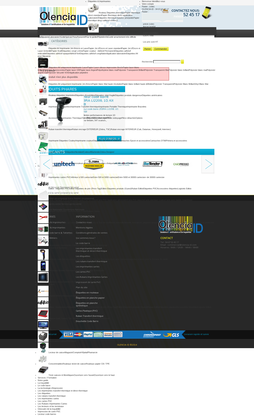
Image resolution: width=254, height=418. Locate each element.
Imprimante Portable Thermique (113, 107)
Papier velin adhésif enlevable (72, 34)
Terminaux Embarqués (94, 270)
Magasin (78, 296)
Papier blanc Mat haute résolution (107, 84)
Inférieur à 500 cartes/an (82, 177)
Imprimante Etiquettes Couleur (62, 141)
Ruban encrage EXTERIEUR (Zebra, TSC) (91, 129)
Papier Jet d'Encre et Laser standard (104, 48)
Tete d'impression (85, 245)
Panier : (148, 6)
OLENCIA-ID (63, 17)
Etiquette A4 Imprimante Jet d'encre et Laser (68, 48)
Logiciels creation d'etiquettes (62, 152)
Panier (179, 16)
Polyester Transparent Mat (156, 70)
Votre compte (148, 4)
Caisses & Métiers (46, 284)
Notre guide (43, 380)
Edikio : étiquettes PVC (59, 188)
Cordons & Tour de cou (98, 222)
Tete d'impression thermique (94, 118)
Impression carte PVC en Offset (82, 200)
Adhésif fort (75, 53)
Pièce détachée (129, 118)
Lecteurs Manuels (76, 259)
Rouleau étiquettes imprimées (62, 95)
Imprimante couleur (84, 141)
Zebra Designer (107, 152)
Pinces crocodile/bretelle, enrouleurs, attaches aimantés (134, 222)
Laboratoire (54, 37)
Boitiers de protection (204, 222)
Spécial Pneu (71, 37)
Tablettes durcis (56, 282)
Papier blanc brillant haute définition (138, 84)
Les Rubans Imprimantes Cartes (52, 404)
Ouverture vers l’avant (84, 375)
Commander (161, 48)
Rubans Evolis (79, 211)
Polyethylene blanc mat (107, 70)
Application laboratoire (116, 53)
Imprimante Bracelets (136, 107)
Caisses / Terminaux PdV (60, 330)
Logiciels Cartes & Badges (60, 234)
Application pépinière (79, 73)
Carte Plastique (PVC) (58, 200)
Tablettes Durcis (93, 282)
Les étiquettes (44, 393)
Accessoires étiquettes (167, 188)
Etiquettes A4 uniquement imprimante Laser (68, 67)
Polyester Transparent (164, 84)
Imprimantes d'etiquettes (59, 107)
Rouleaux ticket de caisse (74, 364)
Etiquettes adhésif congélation (93, 53)
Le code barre (44, 385)
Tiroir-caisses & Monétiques (61, 375)
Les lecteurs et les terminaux (51, 406)
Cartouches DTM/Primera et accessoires (168, 141)
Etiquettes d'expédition (85, 95)
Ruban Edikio (137, 188)
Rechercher (147, 62)
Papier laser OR (72, 70)
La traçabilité (43, 383)
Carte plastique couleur (154, 200)
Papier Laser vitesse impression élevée (105, 67)
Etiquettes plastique (168, 307)
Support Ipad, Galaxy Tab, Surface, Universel (69, 318)
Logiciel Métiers (55, 296)
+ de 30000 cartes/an (154, 177)
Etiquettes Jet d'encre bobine (106, 141)
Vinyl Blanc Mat (201, 84)
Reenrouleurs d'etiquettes (82, 163)
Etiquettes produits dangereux (128, 95)
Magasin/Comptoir (73, 352)
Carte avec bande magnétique (178, 200)
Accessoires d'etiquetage (60, 163)
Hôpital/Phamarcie (89, 352)
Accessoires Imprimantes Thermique (65, 118)
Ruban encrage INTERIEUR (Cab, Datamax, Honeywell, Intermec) (141, 129)
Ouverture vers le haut (104, 375)
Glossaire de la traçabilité (49, 409)
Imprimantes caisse (57, 341)
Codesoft (87, 152)
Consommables (56, 364)
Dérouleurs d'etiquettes (127, 163)
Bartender (95, 152)
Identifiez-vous (158, 1)
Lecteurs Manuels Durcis (95, 259)
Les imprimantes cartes (48, 398)
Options (139, 118)
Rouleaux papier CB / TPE (98, 364)
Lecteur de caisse (57, 352)
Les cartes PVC (45, 401)
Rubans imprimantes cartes (61, 211)
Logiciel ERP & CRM (91, 296)
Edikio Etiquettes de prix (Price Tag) (85, 188)
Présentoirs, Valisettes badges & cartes (177, 222)
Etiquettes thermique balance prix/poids (116, 18)
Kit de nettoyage (114, 118)
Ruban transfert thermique (60, 129)
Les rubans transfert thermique (52, 396)
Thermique (71, 341)
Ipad (91, 318)
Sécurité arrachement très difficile (121, 37)
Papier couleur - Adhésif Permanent (99, 51)
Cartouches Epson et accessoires (134, 141)
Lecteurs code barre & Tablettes (52, 248)
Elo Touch (75, 330)
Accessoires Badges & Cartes (62, 222)
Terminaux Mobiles (57, 270)
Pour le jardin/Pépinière (95, 37)
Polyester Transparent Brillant (131, 70)
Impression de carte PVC (49, 411)
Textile (62, 37)
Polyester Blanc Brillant (184, 84)
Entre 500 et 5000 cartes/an (105, 177)
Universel (105, 318)
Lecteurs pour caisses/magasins (121, 259)
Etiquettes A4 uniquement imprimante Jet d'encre (70, 84)
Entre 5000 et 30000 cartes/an (131, 177)
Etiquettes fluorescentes (54, 70)
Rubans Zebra (92, 211)
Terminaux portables (74, 270)
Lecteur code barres (47, 414)
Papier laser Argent (88, 70)
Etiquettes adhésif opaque (58, 53)
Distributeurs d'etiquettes (105, 163)
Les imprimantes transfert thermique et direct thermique (63, 391)
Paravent (81, 37)
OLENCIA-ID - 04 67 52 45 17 (155, 9)
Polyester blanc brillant (179, 70)
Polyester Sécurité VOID (58, 73)
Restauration (68, 296)
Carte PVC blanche (135, 200)
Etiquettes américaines (152, 95)
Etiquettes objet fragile (105, 95)
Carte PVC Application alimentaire (112, 200)
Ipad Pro (97, 318)
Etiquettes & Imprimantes (99, 1)
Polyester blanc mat (198, 70)
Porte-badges (82, 222)
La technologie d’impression (50, 388)
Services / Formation (47, 378)
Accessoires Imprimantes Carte (63, 245)
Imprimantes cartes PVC (60, 177)
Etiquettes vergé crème (72, 51)
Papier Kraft (56, 51)
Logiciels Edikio (184, 188)
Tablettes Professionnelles (74, 282)
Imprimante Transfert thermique (84, 107)
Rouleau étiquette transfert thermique (115, 32)
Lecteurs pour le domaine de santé (152, 259)
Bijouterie (45, 37)
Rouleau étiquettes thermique (112, 13)
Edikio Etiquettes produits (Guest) (116, 188)
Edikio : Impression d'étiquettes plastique (67, 307)
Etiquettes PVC (150, 188)
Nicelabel (79, 152)
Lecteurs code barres (58, 259)
